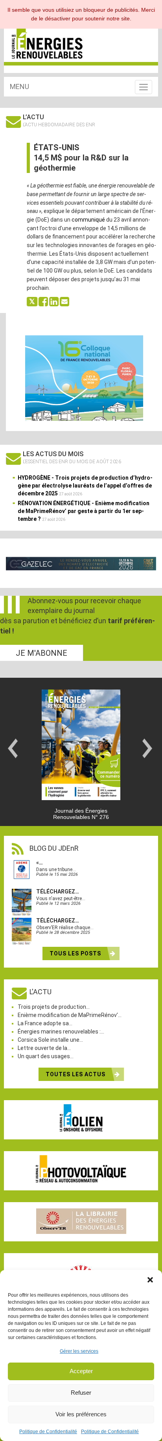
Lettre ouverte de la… (44, 1048)
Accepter (81, 1371)
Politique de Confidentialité (48, 1431)
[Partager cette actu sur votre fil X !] (32, 301)
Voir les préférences (81, 1414)
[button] (150, 1280)
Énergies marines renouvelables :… (61, 1031)
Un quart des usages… (46, 1056)
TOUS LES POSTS (76, 953)
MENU (19, 86)
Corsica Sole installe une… (50, 1040)
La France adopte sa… (45, 1023)
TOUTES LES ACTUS (76, 1074)
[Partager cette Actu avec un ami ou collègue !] (64, 301)
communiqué (88, 220)
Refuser (81, 1392)
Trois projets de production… (54, 1007)
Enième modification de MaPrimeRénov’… (70, 1015)
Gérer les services (79, 1351)
